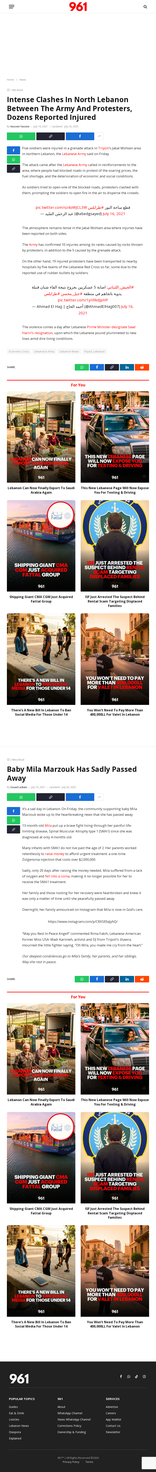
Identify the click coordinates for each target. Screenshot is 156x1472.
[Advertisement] (78, 45)
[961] (78, 6)
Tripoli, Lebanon (94, 351)
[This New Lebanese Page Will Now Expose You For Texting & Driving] (115, 437)
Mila (48, 825)
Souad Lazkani (18, 787)
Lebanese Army (74, 153)
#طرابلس (96, 207)
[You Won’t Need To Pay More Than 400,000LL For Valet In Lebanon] (115, 659)
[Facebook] (13, 150)
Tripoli (103, 148)
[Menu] (11, 6)
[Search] (145, 6)
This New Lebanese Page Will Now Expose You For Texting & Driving (115, 490)
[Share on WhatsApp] (21, 136)
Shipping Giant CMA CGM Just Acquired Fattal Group (41, 599)
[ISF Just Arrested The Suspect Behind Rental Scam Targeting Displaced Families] (115, 546)
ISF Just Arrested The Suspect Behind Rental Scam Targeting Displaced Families (115, 601)
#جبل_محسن (71, 293)
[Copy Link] (50, 136)
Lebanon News (69, 351)
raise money (54, 853)
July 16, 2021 (114, 213)
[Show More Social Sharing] (99, 136)
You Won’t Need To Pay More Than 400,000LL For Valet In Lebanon (115, 712)
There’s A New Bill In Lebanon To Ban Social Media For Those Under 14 (41, 712)
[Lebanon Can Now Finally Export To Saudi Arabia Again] (41, 437)
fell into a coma (57, 876)
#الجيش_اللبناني (120, 287)
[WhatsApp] (13, 159)
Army (33, 244)
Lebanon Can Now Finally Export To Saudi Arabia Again (41, 490)
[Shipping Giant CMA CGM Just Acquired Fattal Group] (41, 546)
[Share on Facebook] (80, 136)
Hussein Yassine (19, 126)
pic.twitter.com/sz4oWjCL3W (61, 207)
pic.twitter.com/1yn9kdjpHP (83, 299)
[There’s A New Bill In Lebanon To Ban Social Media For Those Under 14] (41, 659)
